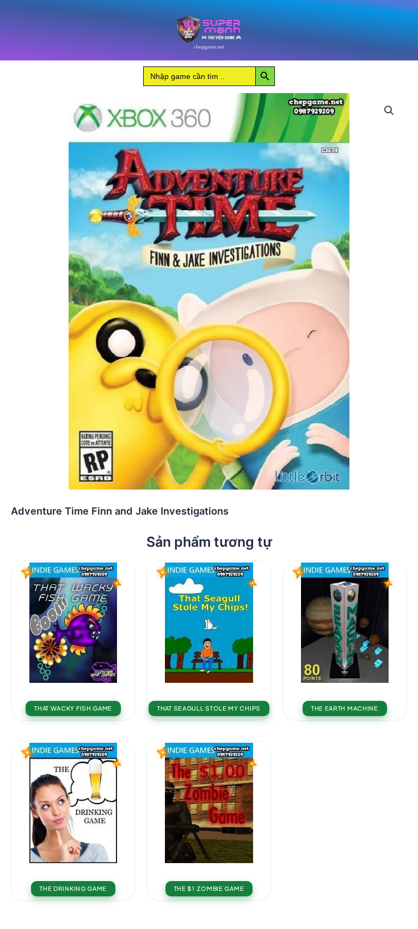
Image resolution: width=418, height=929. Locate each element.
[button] (389, 110)
